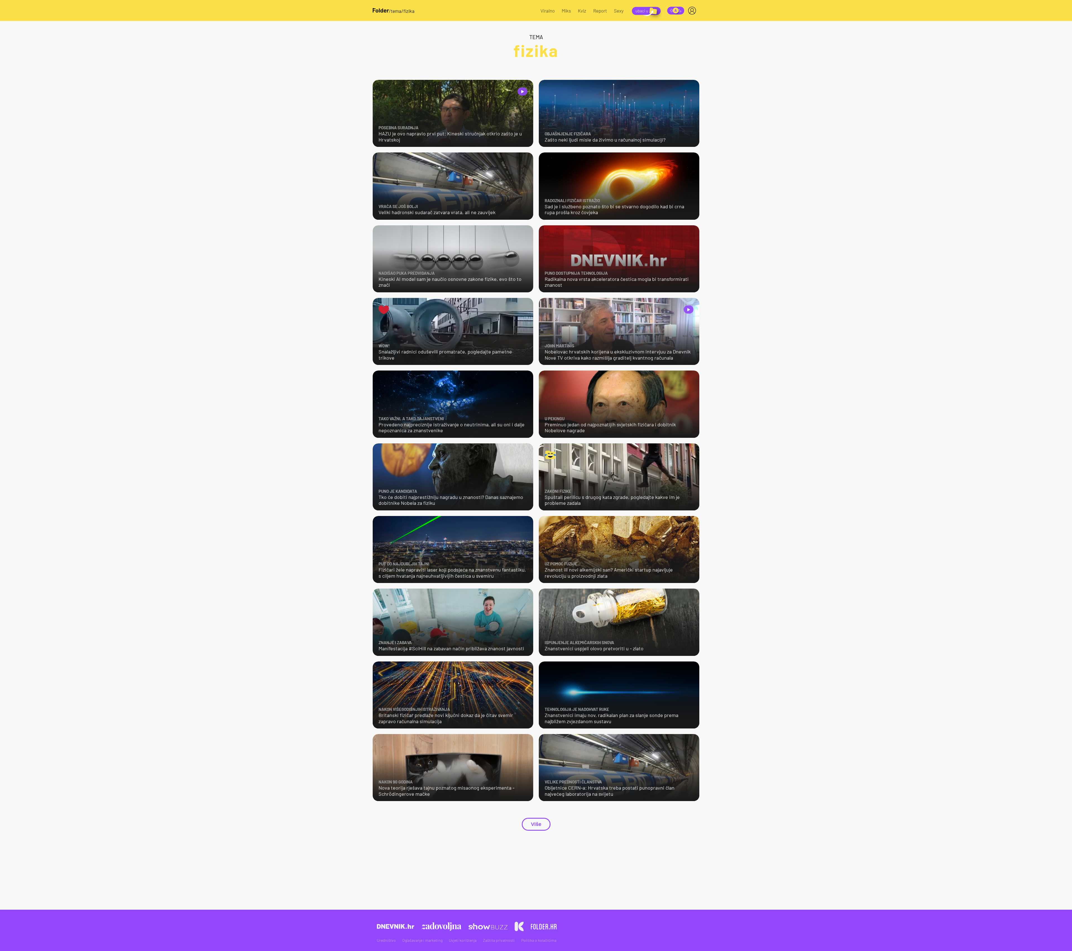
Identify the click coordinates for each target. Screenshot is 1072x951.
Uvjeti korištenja (463, 940)
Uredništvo (386, 940)
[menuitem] (693, 10)
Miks (566, 10)
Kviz (582, 10)
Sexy (619, 10)
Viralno (547, 10)
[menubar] (693, 10)
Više (536, 824)
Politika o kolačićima (538, 940)
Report (600, 10)
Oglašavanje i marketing (422, 940)
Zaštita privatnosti (499, 940)
